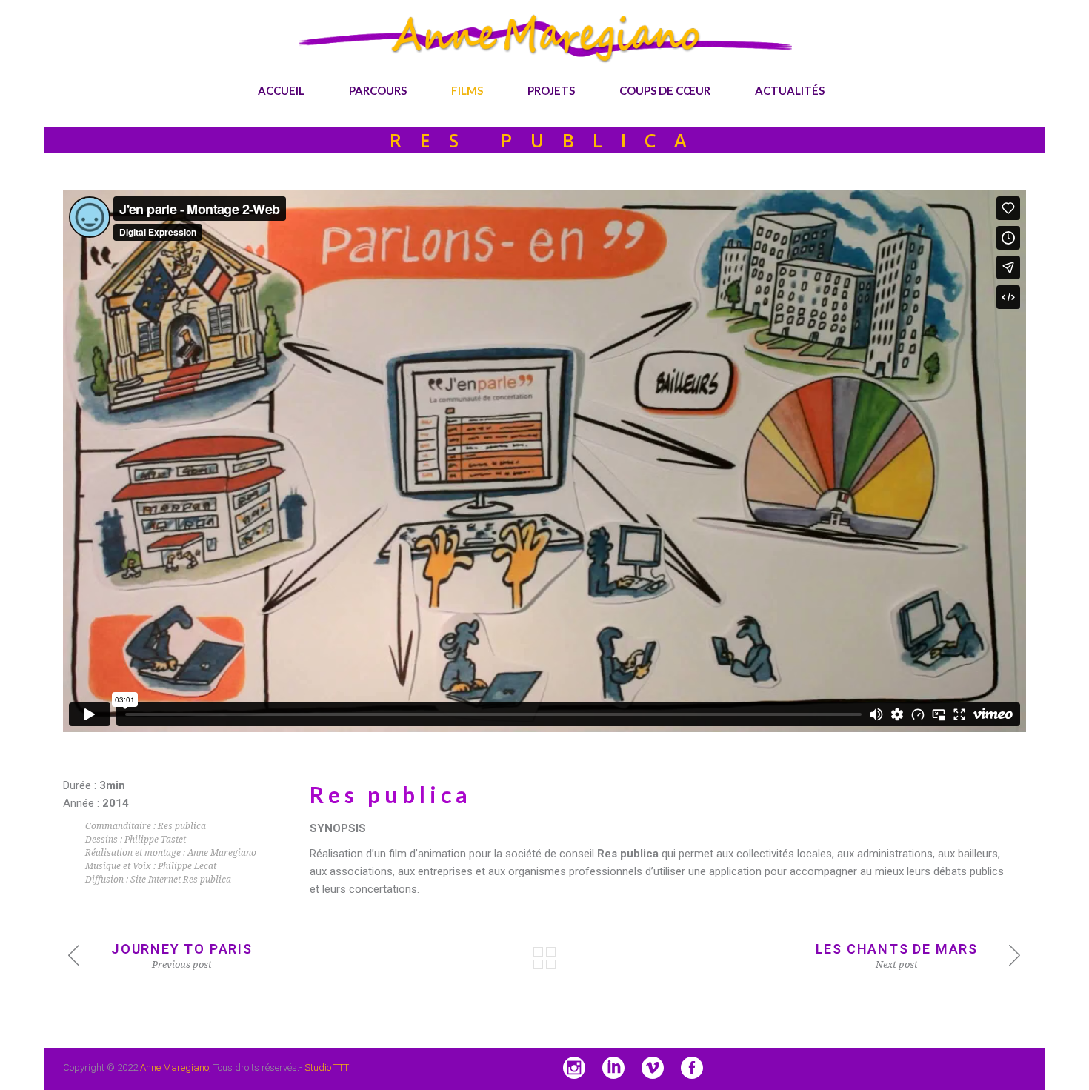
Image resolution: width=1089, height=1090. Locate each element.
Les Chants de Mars (897, 949)
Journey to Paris (182, 949)
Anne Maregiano (174, 1067)
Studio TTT (326, 1067)
